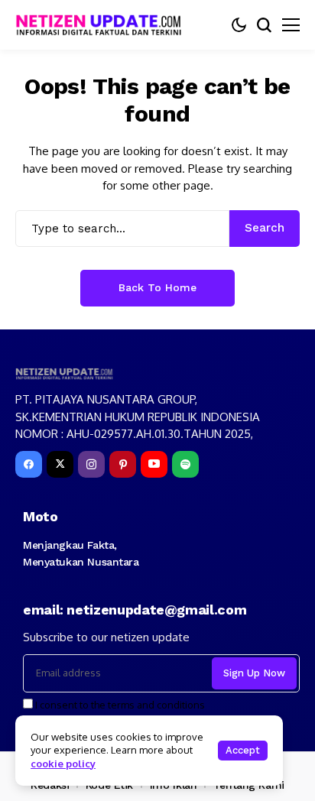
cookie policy (63, 763)
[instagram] (91, 464)
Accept (243, 750)
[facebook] (28, 464)
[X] (60, 464)
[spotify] (185, 464)
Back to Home (157, 287)
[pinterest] (122, 464)
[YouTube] (154, 464)
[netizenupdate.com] (103, 25)
